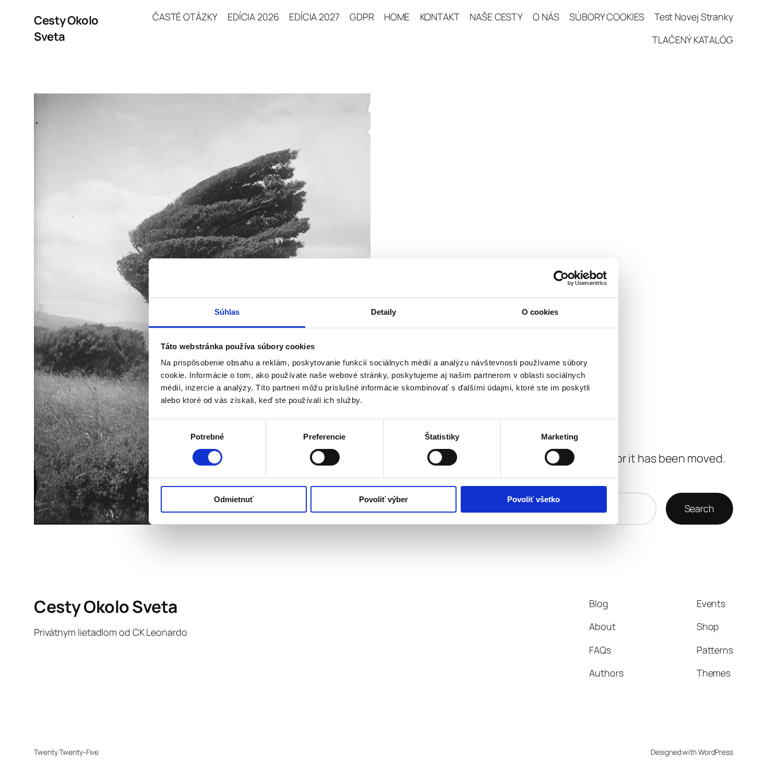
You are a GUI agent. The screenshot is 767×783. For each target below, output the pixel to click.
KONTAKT (440, 16)
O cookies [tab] (540, 311)
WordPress (715, 752)
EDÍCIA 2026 (253, 16)
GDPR (362, 16)
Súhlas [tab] (227, 311)
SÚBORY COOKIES (606, 16)
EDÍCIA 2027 (314, 16)
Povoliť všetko (533, 499)
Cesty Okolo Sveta (105, 606)
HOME (397, 16)
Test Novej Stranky (693, 16)
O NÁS (546, 16)
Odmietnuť (234, 499)
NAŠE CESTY (496, 16)
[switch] (325, 457)
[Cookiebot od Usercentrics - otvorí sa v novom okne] (561, 278)
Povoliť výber (383, 499)
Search (699, 508)
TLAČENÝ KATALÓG (692, 39)
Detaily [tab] (384, 311)
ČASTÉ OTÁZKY (185, 16)
